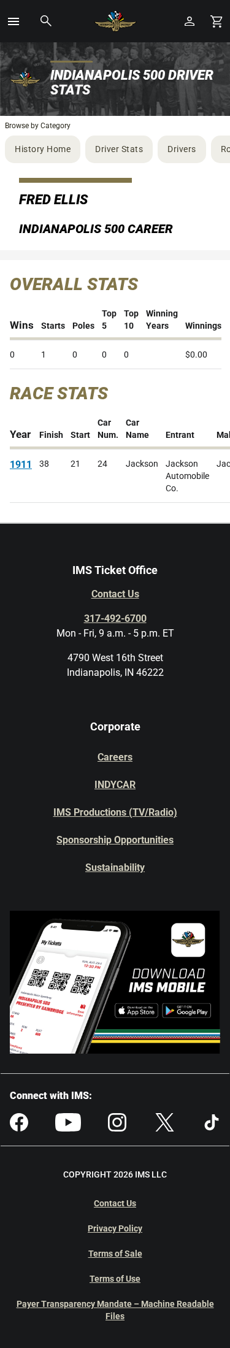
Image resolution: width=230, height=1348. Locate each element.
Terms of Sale (115, 1253)
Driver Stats (119, 149)
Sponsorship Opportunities (115, 840)
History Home (43, 149)
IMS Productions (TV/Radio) (115, 812)
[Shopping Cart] (216, 21)
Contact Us (115, 594)
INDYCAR (115, 785)
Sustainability (115, 867)
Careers (115, 757)
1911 (21, 464)
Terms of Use (115, 1279)
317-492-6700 (115, 618)
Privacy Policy (115, 1228)
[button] (13, 21)
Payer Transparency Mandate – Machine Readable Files (115, 1310)
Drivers (181, 149)
